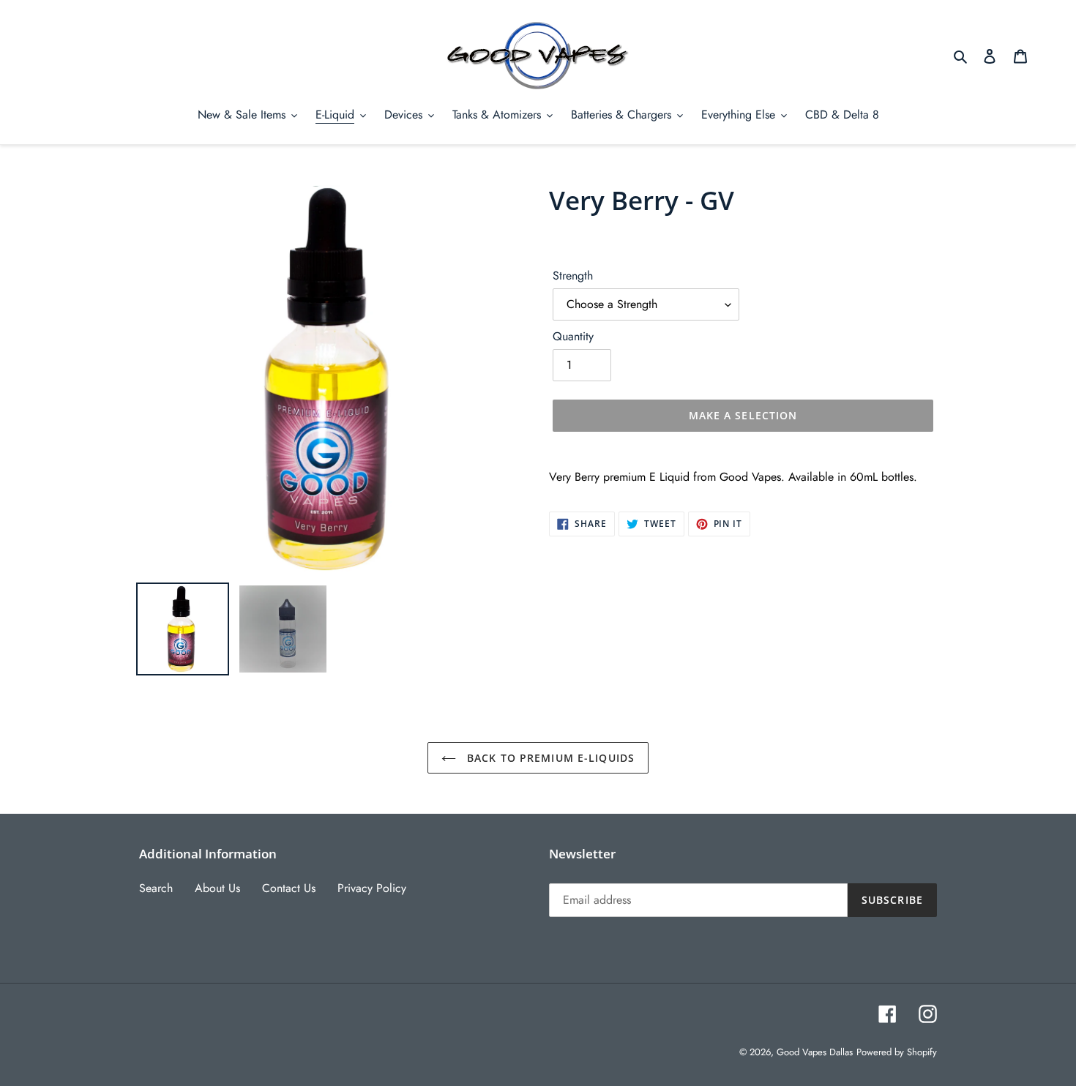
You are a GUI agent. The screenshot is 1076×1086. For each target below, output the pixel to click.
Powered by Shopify (896, 1052)
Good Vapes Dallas (815, 1052)
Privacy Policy (371, 888)
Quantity (573, 336)
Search (156, 888)
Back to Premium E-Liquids (549, 758)
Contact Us (288, 888)
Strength (573, 275)
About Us (217, 888)
